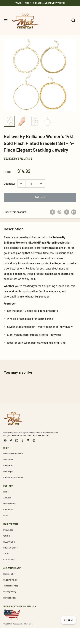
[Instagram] (16, 440)
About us (7, 497)
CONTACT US (9, 559)
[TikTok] (22, 440)
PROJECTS (8, 530)
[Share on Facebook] (52, 212)
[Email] (34, 440)
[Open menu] (5, 20)
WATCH (6, 536)
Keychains (8, 465)
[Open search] (73, 21)
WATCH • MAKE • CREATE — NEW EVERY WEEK (40, 2)
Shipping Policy (10, 580)
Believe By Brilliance (18, 158)
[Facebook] (11, 440)
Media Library (9, 503)
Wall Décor (8, 459)
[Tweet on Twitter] (66, 212)
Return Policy (9, 574)
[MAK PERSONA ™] (13, 418)
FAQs (5, 515)
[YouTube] (5, 440)
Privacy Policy (9, 591)
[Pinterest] (28, 440)
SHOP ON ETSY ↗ (10, 547)
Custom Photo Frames (13, 477)
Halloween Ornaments (13, 453)
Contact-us (8, 509)
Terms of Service (10, 585)
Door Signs (8, 471)
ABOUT (6, 553)
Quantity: (9, 183)
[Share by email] (73, 212)
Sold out (40, 197)
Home (6, 491)
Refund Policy (9, 597)
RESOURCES (9, 542)
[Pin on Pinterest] (59, 212)
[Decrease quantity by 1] (21, 183)
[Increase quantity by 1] (41, 183)
